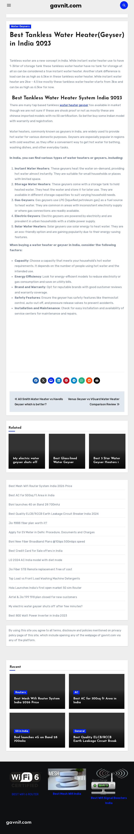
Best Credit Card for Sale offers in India (35, 550)
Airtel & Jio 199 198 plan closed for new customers (43, 597)
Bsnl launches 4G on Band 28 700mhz (34, 504)
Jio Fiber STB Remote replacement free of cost (40, 569)
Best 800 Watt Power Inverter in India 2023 (38, 615)
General (80, 731)
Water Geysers (20, 26)
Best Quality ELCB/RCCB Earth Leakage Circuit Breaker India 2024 (54, 513)
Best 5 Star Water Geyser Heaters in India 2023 (106, 462)
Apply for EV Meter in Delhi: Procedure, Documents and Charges (52, 532)
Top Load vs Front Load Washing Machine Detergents (44, 578)
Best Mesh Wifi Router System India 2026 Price (40, 486)
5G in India (21, 731)
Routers (20, 692)
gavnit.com (66, 5)
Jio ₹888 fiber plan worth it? (28, 523)
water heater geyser (74, 105)
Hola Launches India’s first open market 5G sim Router (45, 587)
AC (76, 692)
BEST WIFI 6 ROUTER (25, 794)
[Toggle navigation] (9, 5)
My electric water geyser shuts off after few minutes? (46, 606)
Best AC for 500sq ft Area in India (32, 495)
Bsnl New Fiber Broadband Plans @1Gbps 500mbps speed (47, 541)
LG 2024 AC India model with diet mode (35, 560)
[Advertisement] (67, 345)
